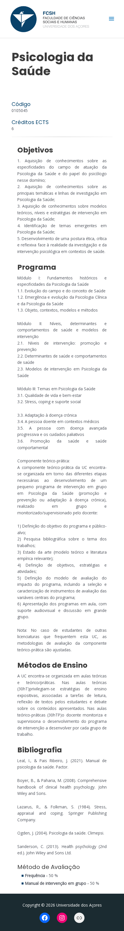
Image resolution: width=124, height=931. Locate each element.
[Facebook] (45, 918)
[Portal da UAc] (79, 918)
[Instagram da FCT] (62, 918)
